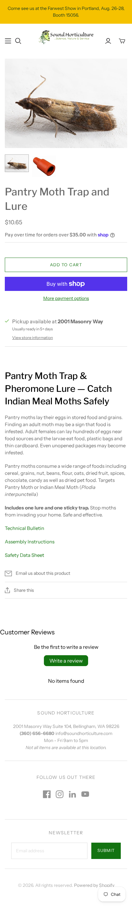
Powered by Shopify (94, 885)
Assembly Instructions (30, 542)
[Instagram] (59, 794)
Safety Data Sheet (24, 555)
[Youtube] (85, 794)
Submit (106, 850)
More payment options (66, 298)
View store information (32, 337)
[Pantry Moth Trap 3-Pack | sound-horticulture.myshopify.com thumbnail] (17, 163)
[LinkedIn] (72, 794)
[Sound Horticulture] (66, 36)
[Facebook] (47, 794)
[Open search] (18, 41)
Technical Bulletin (24, 528)
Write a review (66, 660)
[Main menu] (8, 41)
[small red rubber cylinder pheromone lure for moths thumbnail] (44, 166)
